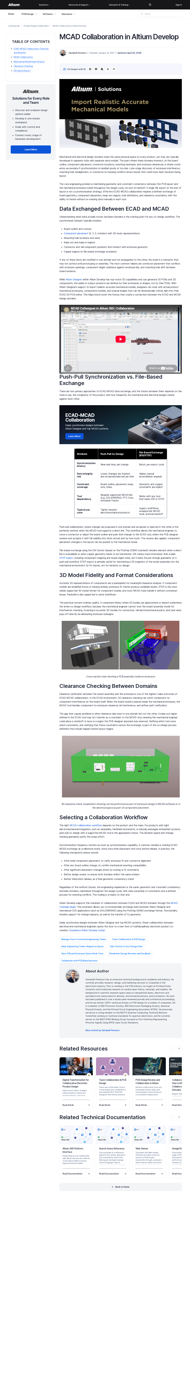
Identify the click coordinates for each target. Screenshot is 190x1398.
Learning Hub (13, 26)
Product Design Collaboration (36, 26)
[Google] (108, 69)
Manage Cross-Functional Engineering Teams (83, 939)
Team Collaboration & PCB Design (128, 939)
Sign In (179, 5)
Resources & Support (78, 5)
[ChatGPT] (90, 69)
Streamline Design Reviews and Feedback (130, 953)
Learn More (74, 436)
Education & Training (118, 5)
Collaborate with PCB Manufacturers (79, 960)
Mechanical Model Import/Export (29, 61)
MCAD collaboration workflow (86, 825)
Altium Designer (74, 279)
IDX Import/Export (22, 70)
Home (11, 14)
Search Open (150, 4)
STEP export (66, 557)
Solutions (43, 5)
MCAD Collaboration (23, 57)
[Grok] (113, 69)
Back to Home (122, 1187)
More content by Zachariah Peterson (102, 1030)
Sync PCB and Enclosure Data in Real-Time (82, 953)
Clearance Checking (23, 66)
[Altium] (14, 4)
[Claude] (102, 69)
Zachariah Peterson (77, 53)
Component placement (76, 233)
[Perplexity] (96, 69)
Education (67, 14)
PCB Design (28, 14)
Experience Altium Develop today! (87, 930)
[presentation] (179, 1048)
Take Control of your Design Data (125, 946)
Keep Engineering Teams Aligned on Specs (82, 946)
